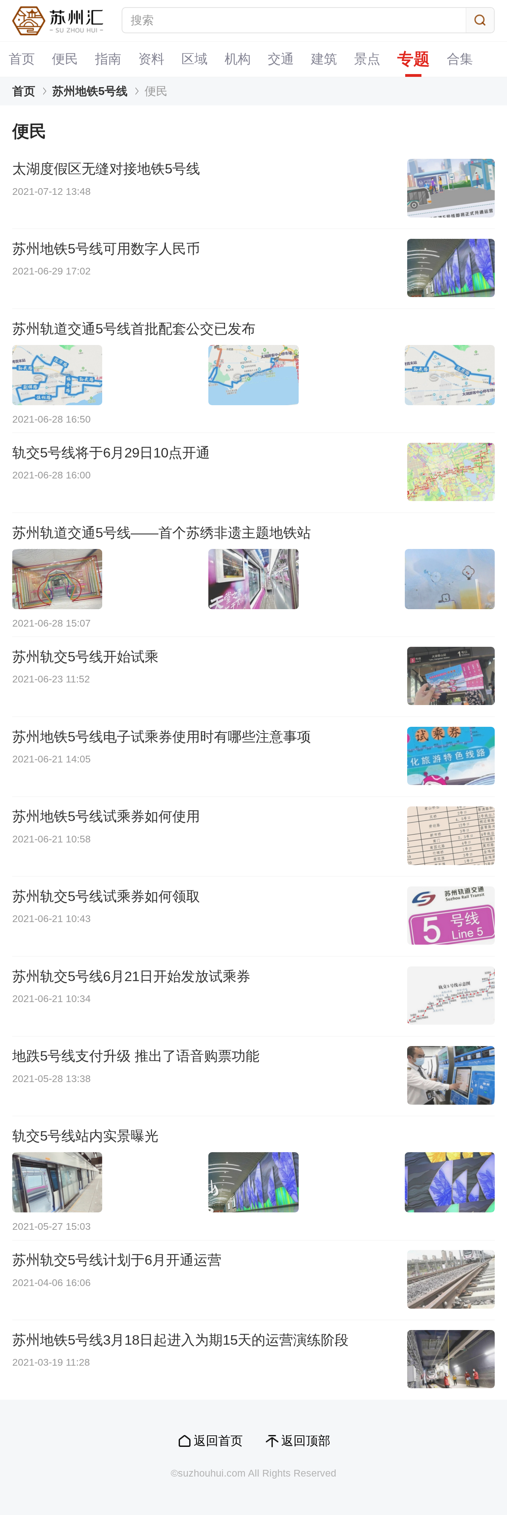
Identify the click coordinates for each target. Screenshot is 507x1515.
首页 (22, 58)
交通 (281, 58)
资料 (151, 58)
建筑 (324, 58)
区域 (194, 58)
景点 (367, 58)
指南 (108, 58)
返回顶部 (305, 1441)
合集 (460, 58)
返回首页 (218, 1441)
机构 (238, 58)
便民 (65, 58)
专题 (413, 59)
